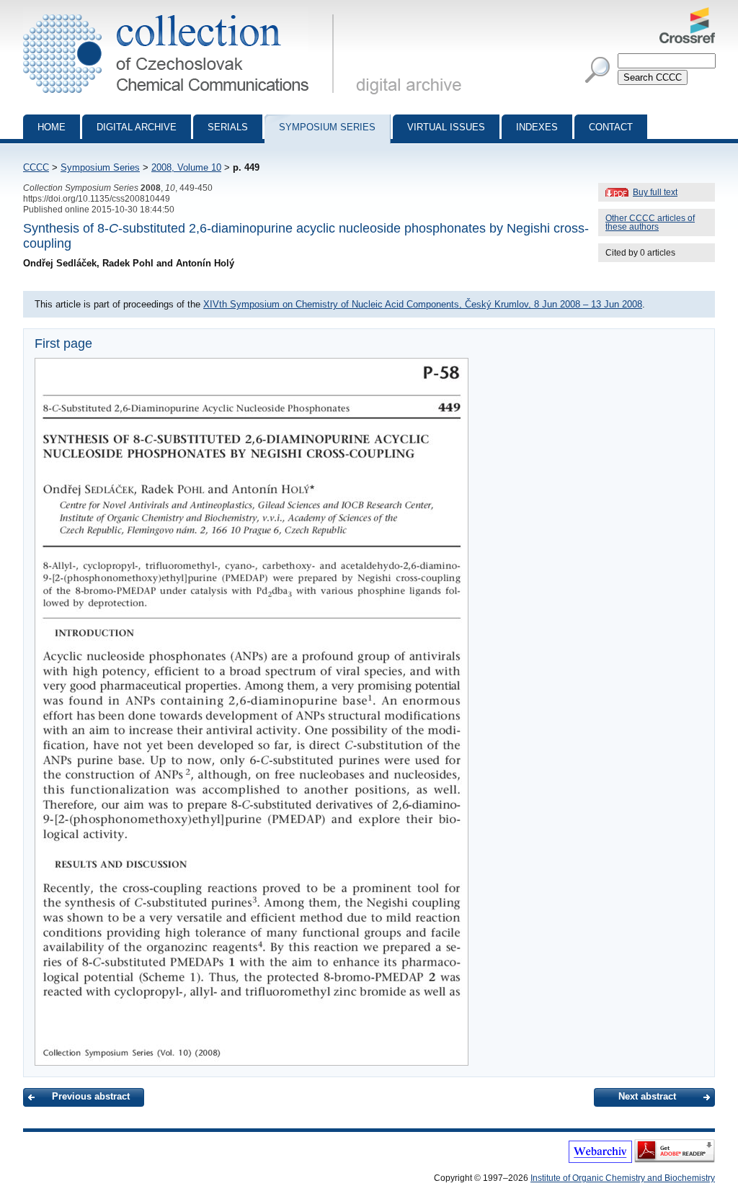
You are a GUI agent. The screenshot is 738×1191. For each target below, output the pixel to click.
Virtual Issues (446, 127)
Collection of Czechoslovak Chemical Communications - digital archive (182, 13)
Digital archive (137, 127)
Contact (611, 127)
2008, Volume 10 (186, 167)
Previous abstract (91, 1096)
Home (51, 127)
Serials (228, 127)
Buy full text (655, 192)
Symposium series (327, 127)
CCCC (36, 167)
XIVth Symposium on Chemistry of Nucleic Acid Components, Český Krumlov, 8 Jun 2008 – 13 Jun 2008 (422, 304)
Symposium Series (100, 167)
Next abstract (647, 1096)
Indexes (537, 127)
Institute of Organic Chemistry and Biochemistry (622, 1178)
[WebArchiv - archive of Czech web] (600, 1160)
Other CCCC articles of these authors (650, 222)
